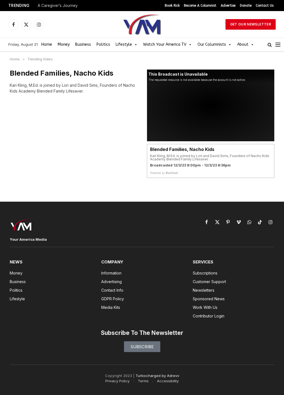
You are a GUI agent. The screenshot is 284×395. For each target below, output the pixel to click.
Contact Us (264, 5)
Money (64, 44)
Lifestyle (124, 44)
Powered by (164, 173)
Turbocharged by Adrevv (157, 375)
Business (83, 44)
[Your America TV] (142, 24)
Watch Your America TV (164, 44)
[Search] (270, 45)
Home (46, 44)
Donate (246, 5)
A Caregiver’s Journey (58, 5)
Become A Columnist (200, 5)
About (242, 44)
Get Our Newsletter (250, 24)
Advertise (228, 5)
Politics (103, 44)
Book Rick (172, 5)
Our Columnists (211, 44)
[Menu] (277, 45)
